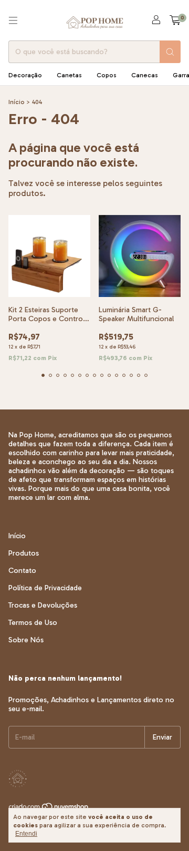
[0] (175, 20)
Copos (107, 75)
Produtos (23, 553)
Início (16, 102)
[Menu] (13, 20)
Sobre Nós (26, 639)
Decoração (25, 75)
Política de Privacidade (45, 587)
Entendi (26, 833)
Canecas (144, 75)
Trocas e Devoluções (42, 605)
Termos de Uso (32, 622)
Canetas (69, 75)
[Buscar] (170, 51)
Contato (22, 570)
